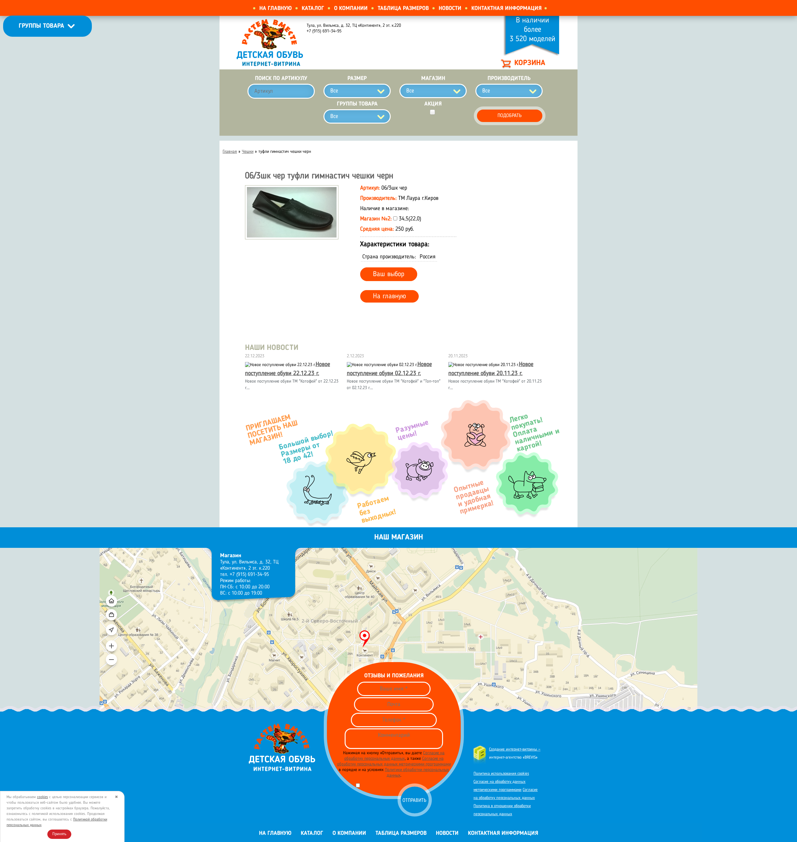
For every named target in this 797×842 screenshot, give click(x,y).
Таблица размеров (403, 8)
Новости (450, 8)
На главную (275, 8)
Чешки (247, 151)
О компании (351, 8)
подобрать (510, 115)
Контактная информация (506, 8)
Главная (230, 151)
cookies (42, 797)
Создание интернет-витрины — (514, 749)
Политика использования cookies (501, 774)
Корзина (529, 63)
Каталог (313, 8)
